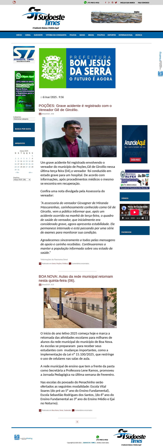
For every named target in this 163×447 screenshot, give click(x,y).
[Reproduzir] (123, 218)
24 (18, 167)
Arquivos (16, 177)
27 (27, 167)
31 (18, 170)
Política (64, 263)
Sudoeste (67, 410)
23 (16, 167)
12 (24, 161)
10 (18, 161)
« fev (17, 172)
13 (27, 161)
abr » (30, 172)
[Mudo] (142, 218)
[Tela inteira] (146, 218)
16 (16, 164)
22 (32, 164)
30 (16, 170)
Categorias (17, 117)
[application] (135, 212)
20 (27, 164)
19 (24, 164)
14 (29, 161)
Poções (59, 263)
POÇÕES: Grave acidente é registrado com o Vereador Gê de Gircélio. (75, 108)
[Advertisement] (24, 221)
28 (29, 167)
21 (29, 164)
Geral (54, 263)
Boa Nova (55, 410)
